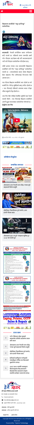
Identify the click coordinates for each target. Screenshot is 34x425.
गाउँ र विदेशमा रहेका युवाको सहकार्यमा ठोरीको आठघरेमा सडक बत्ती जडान (20, 338)
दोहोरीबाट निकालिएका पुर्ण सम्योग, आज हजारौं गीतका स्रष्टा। (15, 211)
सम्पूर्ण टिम (6, 415)
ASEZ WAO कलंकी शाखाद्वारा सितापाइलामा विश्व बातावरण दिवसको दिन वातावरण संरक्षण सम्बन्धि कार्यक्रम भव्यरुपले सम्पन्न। (20, 370)
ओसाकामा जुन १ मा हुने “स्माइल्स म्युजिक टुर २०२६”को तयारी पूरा (16, 237)
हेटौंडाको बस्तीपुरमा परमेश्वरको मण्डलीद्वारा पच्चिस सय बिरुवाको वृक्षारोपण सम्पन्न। (19, 360)
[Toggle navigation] (30, 11)
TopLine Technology (21, 423)
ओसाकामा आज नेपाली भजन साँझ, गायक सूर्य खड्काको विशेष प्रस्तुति (17, 186)
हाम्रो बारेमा (14, 415)
